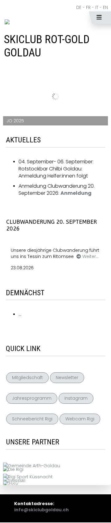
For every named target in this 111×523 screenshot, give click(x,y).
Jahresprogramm (31, 398)
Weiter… (90, 256)
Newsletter (67, 377)
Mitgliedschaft (27, 377)
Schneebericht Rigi (32, 419)
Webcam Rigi (79, 419)
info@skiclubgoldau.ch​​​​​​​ (41, 510)
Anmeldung (76, 193)
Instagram (76, 398)
